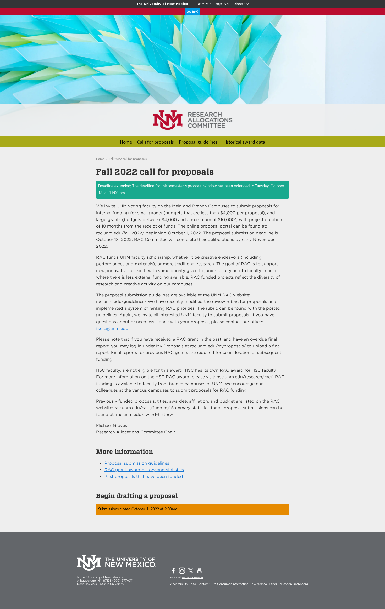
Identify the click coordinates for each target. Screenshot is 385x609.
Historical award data (244, 142)
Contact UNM (206, 584)
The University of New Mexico (162, 4)
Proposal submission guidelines (136, 463)
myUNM (222, 4)
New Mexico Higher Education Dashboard (278, 584)
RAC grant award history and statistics (144, 469)
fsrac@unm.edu (112, 328)
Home (126, 142)
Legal (193, 584)
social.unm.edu (192, 577)
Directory (241, 4)
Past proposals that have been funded (143, 476)
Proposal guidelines (198, 142)
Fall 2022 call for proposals (128, 159)
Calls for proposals (155, 142)
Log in (191, 11)
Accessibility (179, 584)
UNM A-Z (204, 4)
